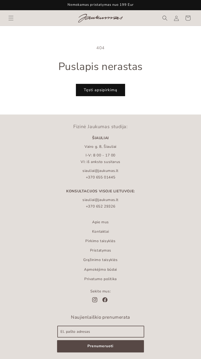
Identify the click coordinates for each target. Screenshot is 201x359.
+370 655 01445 (100, 177)
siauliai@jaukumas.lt (100, 170)
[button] (11, 18)
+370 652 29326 (100, 206)
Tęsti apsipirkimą (100, 90)
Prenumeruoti (100, 346)
